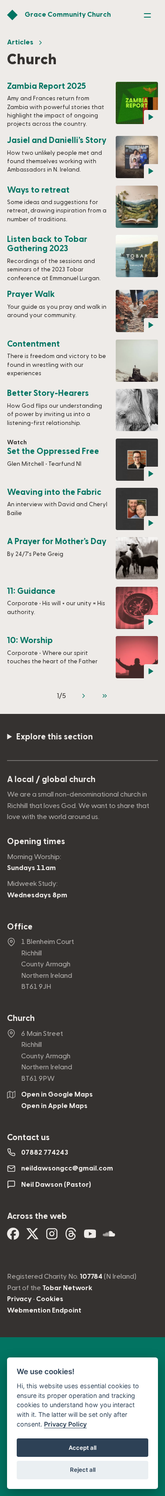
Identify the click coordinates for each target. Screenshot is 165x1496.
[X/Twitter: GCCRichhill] (32, 1237)
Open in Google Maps (57, 1094)
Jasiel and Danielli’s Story (56, 140)
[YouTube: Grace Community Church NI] (90, 1237)
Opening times (36, 842)
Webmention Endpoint (44, 1310)
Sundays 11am (31, 867)
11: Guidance (31, 591)
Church (21, 1018)
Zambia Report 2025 (46, 86)
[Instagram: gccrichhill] (52, 1237)
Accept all (82, 1447)
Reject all (82, 1469)
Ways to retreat (38, 190)
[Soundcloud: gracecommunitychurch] (109, 1237)
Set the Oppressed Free (53, 451)
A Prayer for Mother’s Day (56, 542)
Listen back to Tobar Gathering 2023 (47, 244)
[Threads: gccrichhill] (71, 1237)
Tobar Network (67, 1287)
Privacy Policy (65, 1424)
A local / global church (51, 779)
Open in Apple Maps (54, 1105)
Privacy (19, 1298)
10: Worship (30, 640)
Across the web (37, 1216)
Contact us (28, 1138)
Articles (20, 42)
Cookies (49, 1298)
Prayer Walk (31, 294)
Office (20, 927)
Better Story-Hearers (48, 393)
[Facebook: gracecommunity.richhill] (13, 1237)
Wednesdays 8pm (37, 895)
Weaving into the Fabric (54, 492)
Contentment (33, 344)
